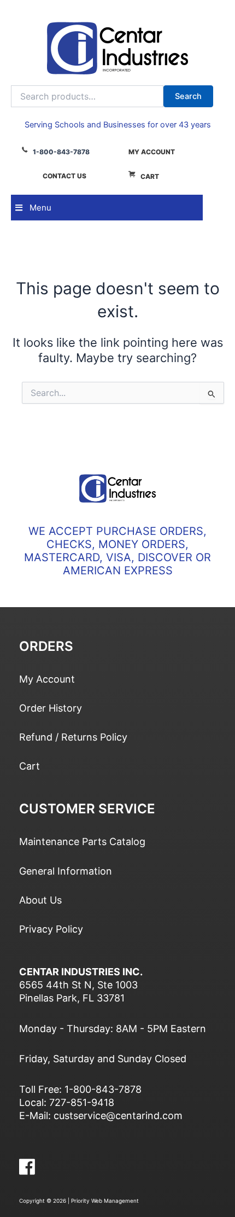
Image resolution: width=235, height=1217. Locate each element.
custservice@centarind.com (118, 1115)
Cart (149, 176)
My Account (151, 152)
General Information (65, 871)
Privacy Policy (51, 929)
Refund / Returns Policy (73, 737)
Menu (40, 207)
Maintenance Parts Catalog (82, 841)
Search (188, 96)
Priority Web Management (105, 1200)
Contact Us (64, 176)
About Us (40, 900)
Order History (50, 708)
